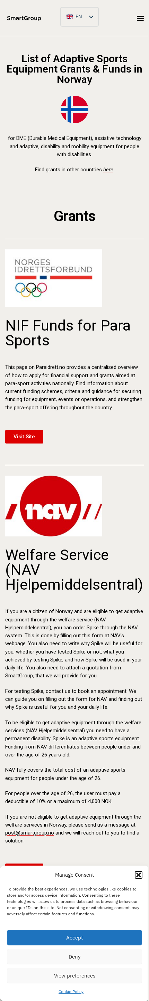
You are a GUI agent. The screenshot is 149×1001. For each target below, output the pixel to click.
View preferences (74, 975)
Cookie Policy (71, 991)
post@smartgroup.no (29, 833)
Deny (74, 956)
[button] (138, 874)
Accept (74, 937)
